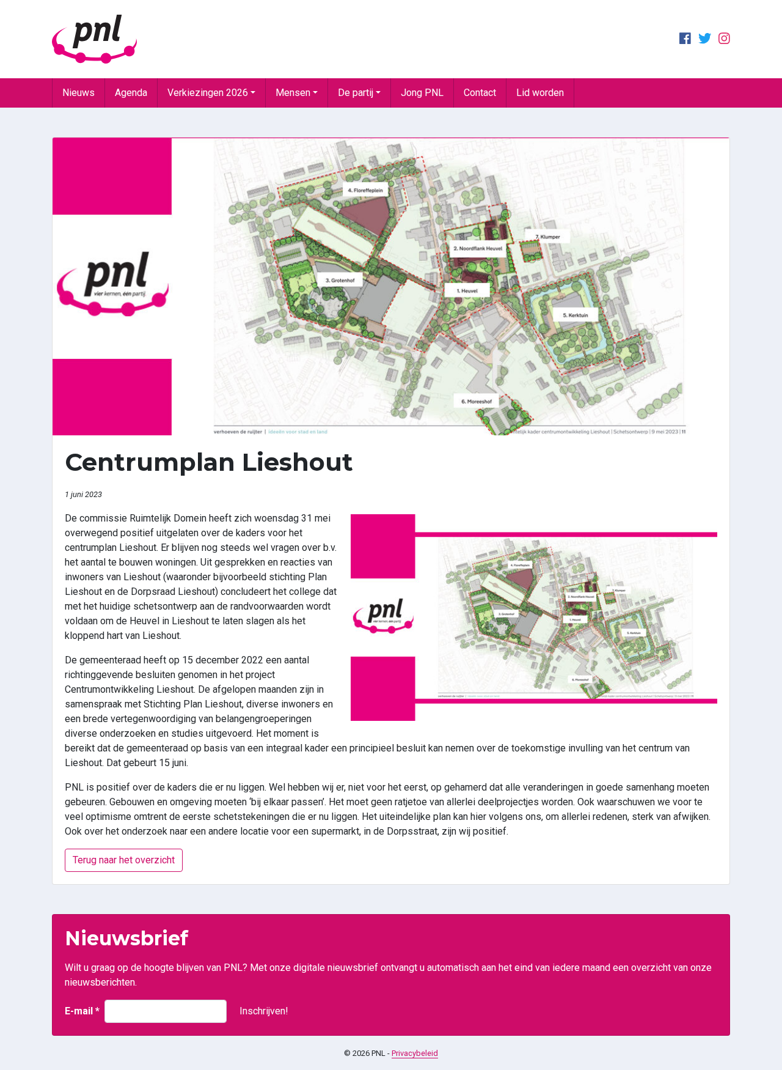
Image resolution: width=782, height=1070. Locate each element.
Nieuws (78, 92)
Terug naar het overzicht (124, 860)
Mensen (293, 92)
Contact (480, 92)
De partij (355, 92)
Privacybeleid (415, 1053)
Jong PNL (422, 92)
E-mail (82, 1011)
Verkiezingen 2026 (207, 92)
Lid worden (540, 92)
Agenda (131, 92)
